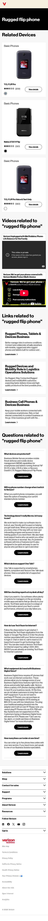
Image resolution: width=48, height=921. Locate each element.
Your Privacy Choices (10, 876)
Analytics (5, 900)
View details (33, 89)
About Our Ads (8, 888)
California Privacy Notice (12, 864)
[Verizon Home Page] (8, 840)
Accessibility (7, 882)
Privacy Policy (7, 858)
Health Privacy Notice (10, 870)
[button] (24, 454)
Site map (5, 846)
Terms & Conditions (10, 852)
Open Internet (7, 894)
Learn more (10, 354)
